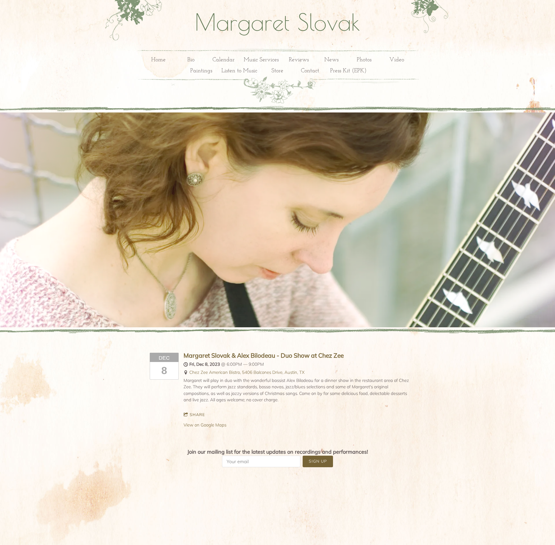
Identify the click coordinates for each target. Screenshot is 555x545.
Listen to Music (239, 71)
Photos (364, 60)
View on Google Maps (205, 425)
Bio (191, 60)
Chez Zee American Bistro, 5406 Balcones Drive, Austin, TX (247, 372)
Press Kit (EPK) (348, 71)
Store (277, 71)
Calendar (223, 60)
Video (396, 60)
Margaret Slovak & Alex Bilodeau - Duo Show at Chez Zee (264, 355)
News (331, 60)
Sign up (318, 461)
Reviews (299, 60)
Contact (310, 71)
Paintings (201, 71)
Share (197, 414)
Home (158, 60)
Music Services (261, 60)
